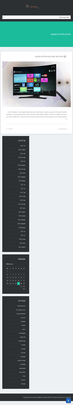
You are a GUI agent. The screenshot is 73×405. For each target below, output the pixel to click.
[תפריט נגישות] (68, 400)
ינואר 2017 (22, 208)
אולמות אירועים (21, 314)
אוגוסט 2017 (22, 181)
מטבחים (23, 356)
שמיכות (23, 384)
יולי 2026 (22, 146)
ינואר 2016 (22, 243)
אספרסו (23, 321)
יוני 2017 (23, 188)
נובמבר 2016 (21, 216)
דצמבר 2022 (21, 150)
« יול (24, 289)
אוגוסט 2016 (22, 227)
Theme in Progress (64, 397)
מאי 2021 (22, 153)
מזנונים (23, 349)
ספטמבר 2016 (21, 223)
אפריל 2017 (22, 196)
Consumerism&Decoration (36, 6)
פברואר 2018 (21, 169)
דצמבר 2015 (22, 247)
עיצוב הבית (22, 372)
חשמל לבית (22, 333)
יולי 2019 (23, 161)
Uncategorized (62, 129)
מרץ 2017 (22, 200)
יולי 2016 (23, 231)
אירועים (23, 317)
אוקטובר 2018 (21, 165)
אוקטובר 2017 (21, 177)
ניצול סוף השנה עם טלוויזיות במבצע (49, 56)
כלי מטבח (22, 337)
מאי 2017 (22, 192)
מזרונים (23, 353)
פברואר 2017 (21, 204)
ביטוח (23, 329)
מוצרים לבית (21, 341)
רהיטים (23, 380)
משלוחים (22, 364)
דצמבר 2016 (22, 212)
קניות (23, 376)
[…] (66, 119)
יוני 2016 (23, 235)
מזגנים (23, 345)
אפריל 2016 (22, 239)
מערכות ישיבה (21, 360)
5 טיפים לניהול (21, 306)
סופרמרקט (22, 368)
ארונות (23, 325)
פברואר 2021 (21, 157)
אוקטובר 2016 (21, 220)
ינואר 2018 (22, 173)
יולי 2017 (23, 185)
